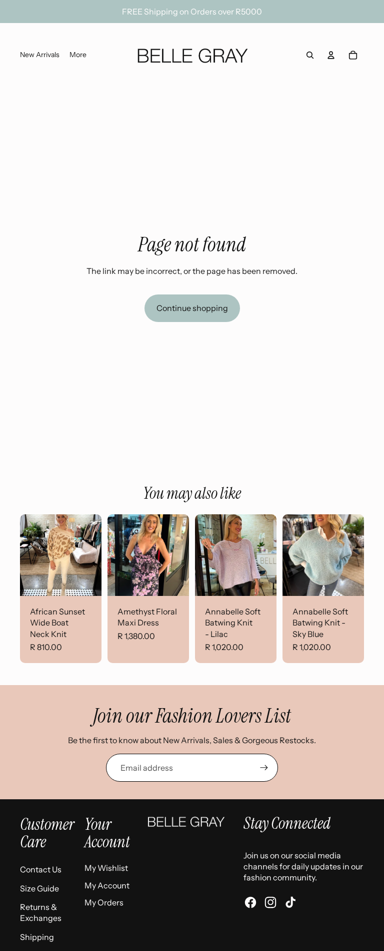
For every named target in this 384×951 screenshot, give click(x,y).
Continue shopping (192, 308)
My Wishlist (106, 868)
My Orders (104, 902)
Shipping (37, 937)
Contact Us (41, 869)
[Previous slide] (28, 555)
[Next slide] (94, 555)
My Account (107, 885)
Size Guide (39, 888)
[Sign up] (264, 767)
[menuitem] (40, 55)
